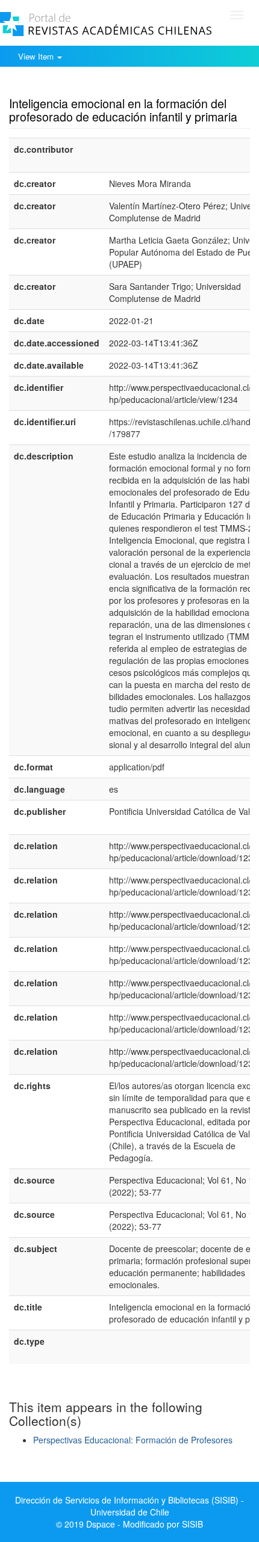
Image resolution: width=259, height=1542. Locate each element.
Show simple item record (56, 85)
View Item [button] (37, 56)
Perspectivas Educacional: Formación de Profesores (132, 1440)
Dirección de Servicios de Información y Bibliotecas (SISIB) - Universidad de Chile (129, 1506)
